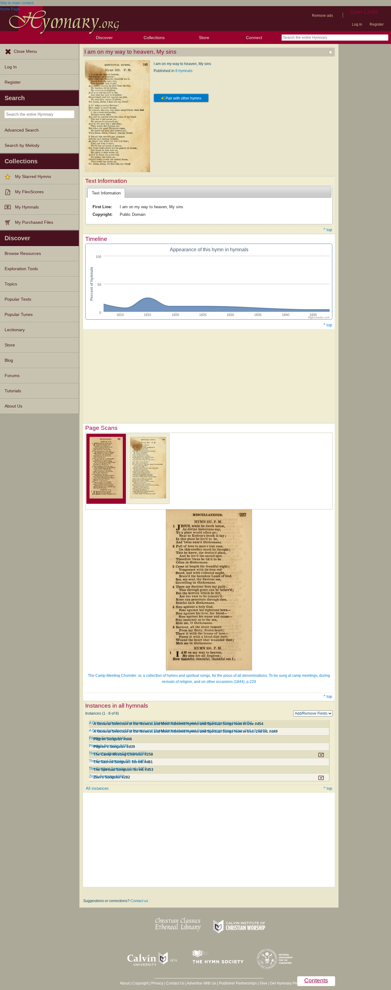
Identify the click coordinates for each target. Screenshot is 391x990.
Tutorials (13, 391)
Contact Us (175, 983)
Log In (11, 67)
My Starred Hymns (33, 176)
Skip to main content (17, 3)
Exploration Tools (21, 269)
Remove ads (322, 15)
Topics (11, 284)
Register (377, 24)
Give (263, 983)
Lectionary (15, 330)
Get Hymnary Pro (284, 983)
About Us (13, 406)
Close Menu (25, 51)
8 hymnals (183, 71)
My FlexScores (29, 192)
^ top (327, 229)
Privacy (157, 983)
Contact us (139, 901)
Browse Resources (23, 253)
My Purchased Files (34, 222)
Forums (12, 375)
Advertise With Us (201, 983)
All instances (97, 788)
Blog (9, 360)
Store (204, 37)
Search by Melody (22, 145)
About (125, 983)
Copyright (140, 983)
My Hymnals (27, 207)
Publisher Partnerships (238, 983)
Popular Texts (18, 299)
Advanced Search (22, 130)
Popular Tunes (19, 314)
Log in (357, 24)
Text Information (106, 193)
